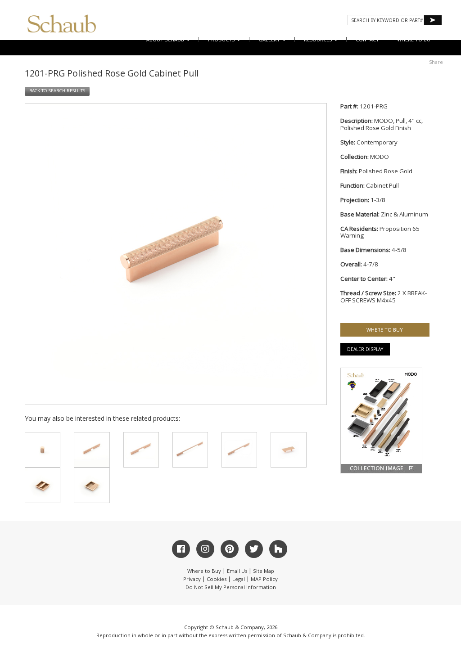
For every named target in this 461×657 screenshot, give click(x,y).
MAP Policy (264, 579)
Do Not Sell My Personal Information (230, 587)
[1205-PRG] (190, 450)
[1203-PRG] (141, 450)
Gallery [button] (269, 39)
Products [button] (222, 39)
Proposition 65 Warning (380, 232)
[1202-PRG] (91, 450)
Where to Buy (204, 570)
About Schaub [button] (165, 39)
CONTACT (367, 39)
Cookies (216, 579)
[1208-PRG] (91, 485)
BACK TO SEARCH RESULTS (57, 91)
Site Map (263, 570)
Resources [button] (318, 39)
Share (436, 61)
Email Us (237, 570)
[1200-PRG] (42, 450)
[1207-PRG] (42, 485)
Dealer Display (365, 349)
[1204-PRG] (239, 450)
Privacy (192, 579)
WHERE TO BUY (415, 39)
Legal (238, 579)
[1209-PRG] (288, 450)
